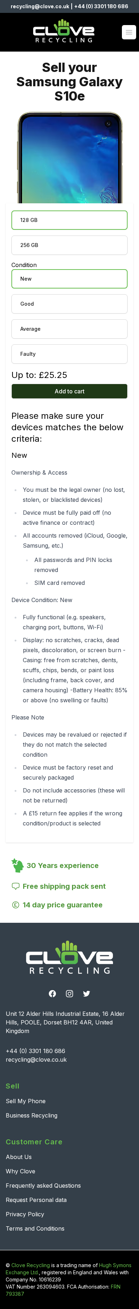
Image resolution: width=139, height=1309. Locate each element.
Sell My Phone (26, 1101)
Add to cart (69, 391)
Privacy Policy (25, 1214)
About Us (19, 1156)
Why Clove (20, 1171)
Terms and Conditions (35, 1228)
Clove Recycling (30, 1265)
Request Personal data (36, 1199)
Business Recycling (31, 1115)
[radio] (69, 220)
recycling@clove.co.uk (40, 6)
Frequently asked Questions (43, 1185)
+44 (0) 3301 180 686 (101, 6)
